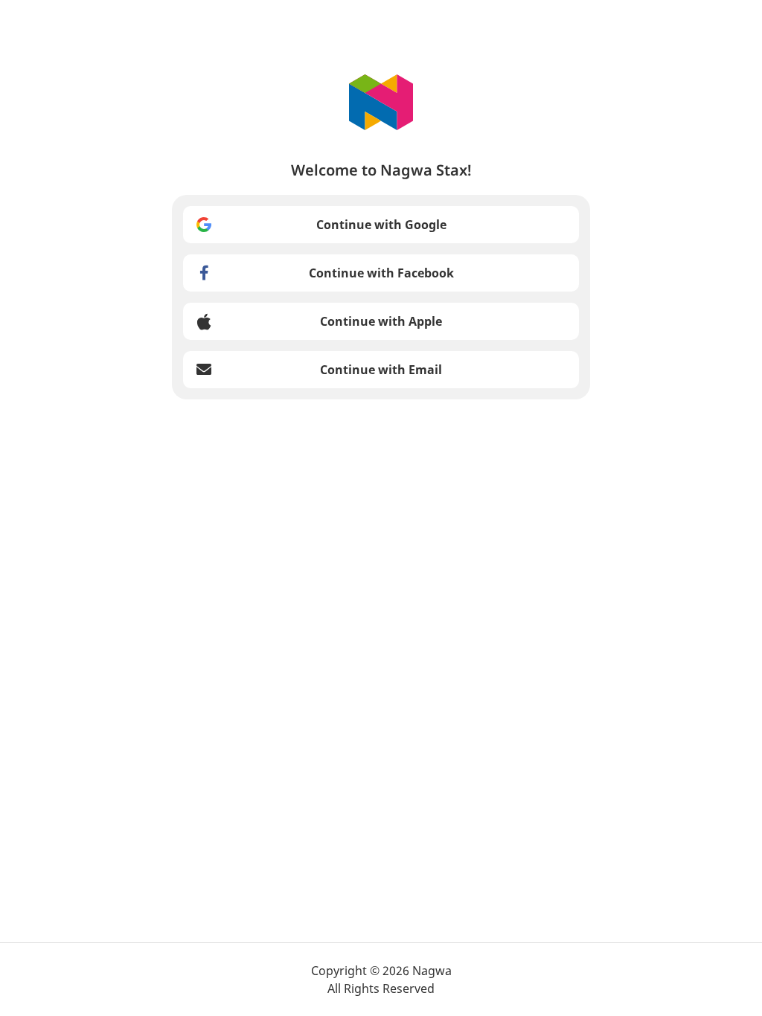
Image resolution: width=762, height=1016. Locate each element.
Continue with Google (381, 224)
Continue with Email (381, 369)
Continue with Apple (381, 321)
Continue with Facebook (381, 273)
